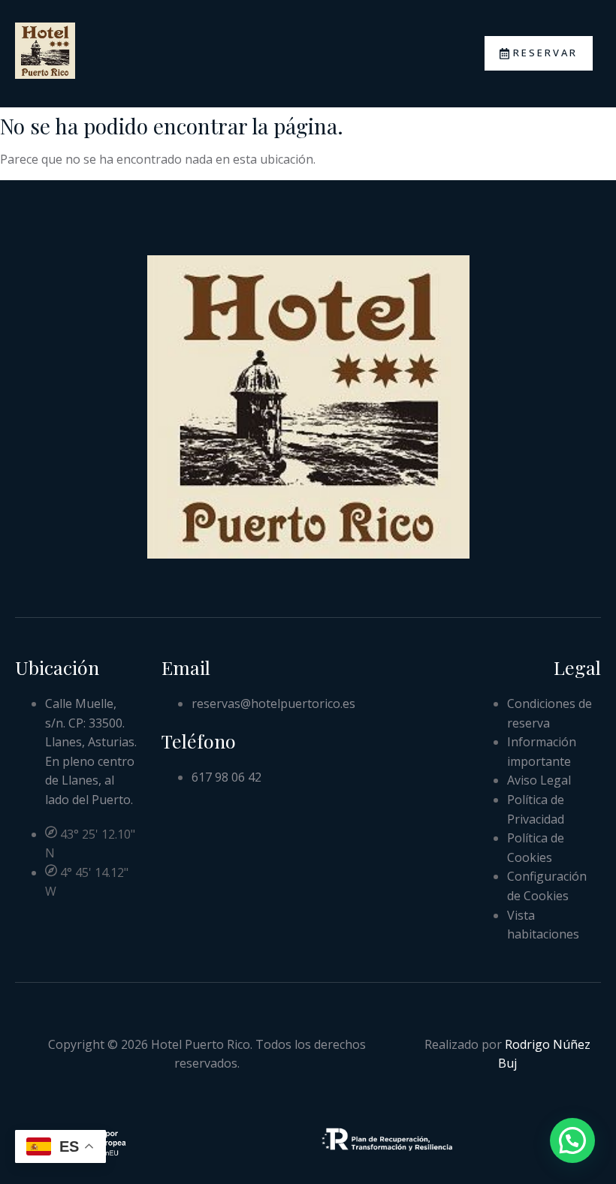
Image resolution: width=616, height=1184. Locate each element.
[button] (572, 1140)
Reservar (545, 52)
